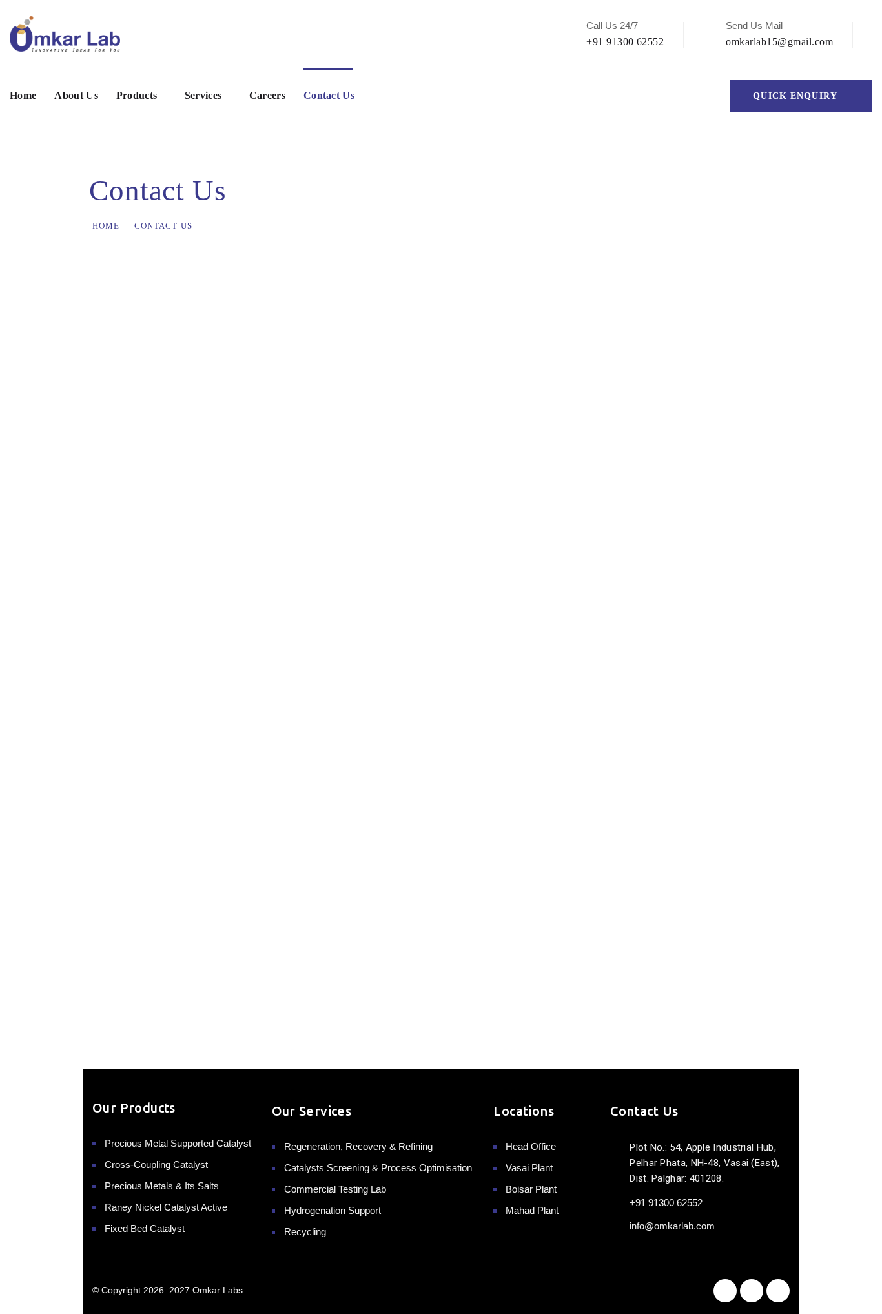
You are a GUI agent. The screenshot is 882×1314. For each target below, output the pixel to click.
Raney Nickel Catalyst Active (166, 1207)
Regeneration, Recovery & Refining (358, 1146)
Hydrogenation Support (332, 1210)
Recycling (305, 1231)
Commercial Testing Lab (335, 1189)
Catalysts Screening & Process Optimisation (378, 1167)
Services (203, 95)
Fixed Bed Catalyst (145, 1228)
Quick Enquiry (795, 96)
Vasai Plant (529, 1167)
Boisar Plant (531, 1189)
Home (23, 95)
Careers (267, 95)
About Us (76, 95)
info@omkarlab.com (672, 1225)
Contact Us (328, 95)
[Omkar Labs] (65, 34)
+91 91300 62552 (625, 41)
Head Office (531, 1146)
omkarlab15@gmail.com (779, 41)
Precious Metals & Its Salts (162, 1185)
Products (137, 95)
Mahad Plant (532, 1210)
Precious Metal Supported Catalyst (178, 1143)
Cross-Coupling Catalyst (156, 1164)
